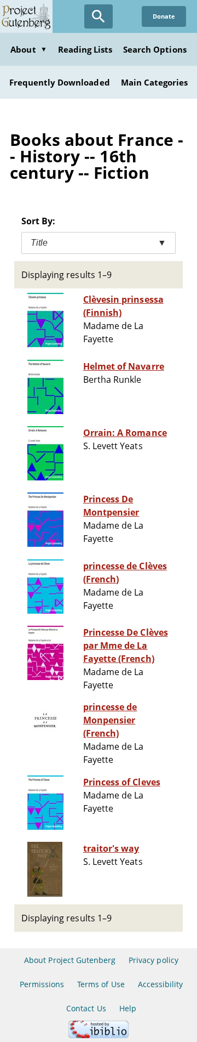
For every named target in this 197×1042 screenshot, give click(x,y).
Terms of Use (100, 984)
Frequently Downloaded (59, 82)
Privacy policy (153, 960)
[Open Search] (98, 16)
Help (127, 1008)
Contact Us (86, 1008)
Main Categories (154, 82)
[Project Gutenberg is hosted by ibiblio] (98, 1035)
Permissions (42, 984)
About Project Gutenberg (69, 960)
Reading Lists (85, 49)
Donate (164, 16)
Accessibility (160, 984)
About (28, 49)
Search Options (155, 49)
